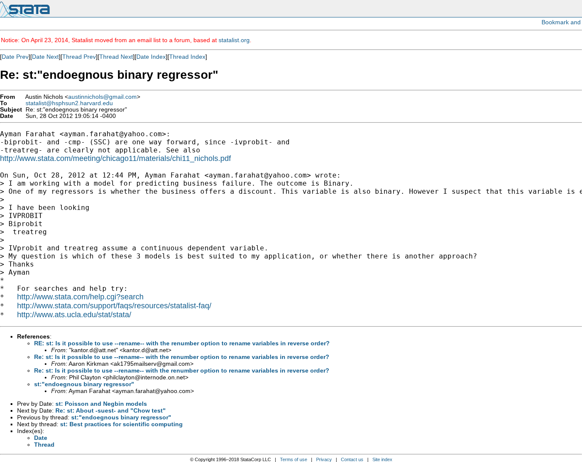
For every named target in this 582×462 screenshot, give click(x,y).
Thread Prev (79, 56)
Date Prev (15, 56)
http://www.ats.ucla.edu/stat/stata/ (74, 314)
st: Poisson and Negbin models (101, 403)
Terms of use (293, 459)
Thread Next (116, 56)
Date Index (151, 56)
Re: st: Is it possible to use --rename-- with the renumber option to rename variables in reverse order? (181, 356)
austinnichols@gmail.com (102, 97)
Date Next (45, 56)
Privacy (324, 459)
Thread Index (187, 56)
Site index (382, 459)
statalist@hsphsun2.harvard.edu (69, 103)
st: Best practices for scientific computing (121, 424)
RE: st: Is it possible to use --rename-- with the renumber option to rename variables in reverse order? (182, 343)
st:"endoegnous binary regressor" (84, 384)
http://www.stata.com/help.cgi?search (80, 297)
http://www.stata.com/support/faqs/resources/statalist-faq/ (114, 305)
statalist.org (234, 40)
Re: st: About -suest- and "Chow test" (110, 410)
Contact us (352, 459)
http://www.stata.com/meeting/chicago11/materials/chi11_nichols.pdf (115, 158)
